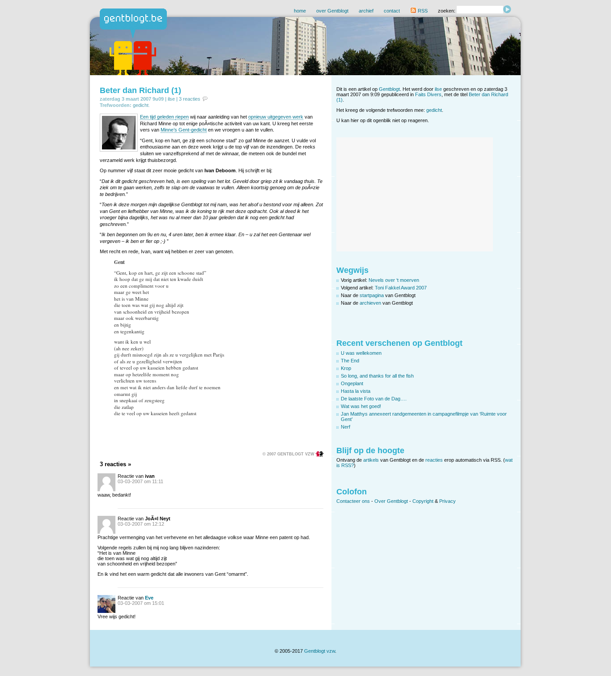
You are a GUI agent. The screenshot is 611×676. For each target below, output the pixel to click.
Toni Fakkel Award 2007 (401, 287)
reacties (434, 460)
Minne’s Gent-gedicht (184, 129)
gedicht (141, 105)
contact (392, 10)
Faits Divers (428, 94)
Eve (149, 597)
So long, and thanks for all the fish (377, 375)
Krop (346, 368)
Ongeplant (352, 383)
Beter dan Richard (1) (140, 90)
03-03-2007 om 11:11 (140, 481)
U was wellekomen (361, 353)
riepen (182, 116)
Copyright (422, 501)
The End (350, 360)
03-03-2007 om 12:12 (141, 524)
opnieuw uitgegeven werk (275, 116)
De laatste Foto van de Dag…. (374, 398)
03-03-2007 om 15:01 (141, 603)
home (300, 10)
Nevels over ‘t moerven (394, 280)
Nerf (345, 426)
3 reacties (189, 99)
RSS (422, 10)
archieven (370, 303)
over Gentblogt (332, 10)
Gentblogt (389, 89)
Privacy (447, 501)
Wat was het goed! (361, 406)
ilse (171, 99)
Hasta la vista (355, 391)
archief (366, 10)
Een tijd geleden (157, 116)
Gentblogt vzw (319, 651)
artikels (371, 460)
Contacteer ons (353, 501)
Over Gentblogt (391, 501)
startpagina (372, 295)
